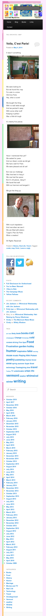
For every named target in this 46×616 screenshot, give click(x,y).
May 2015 (10, 442)
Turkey (8, 371)
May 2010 (10, 558)
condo (8, 248)
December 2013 (12, 488)
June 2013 (10, 504)
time (28, 367)
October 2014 (11, 461)
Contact (9, 27)
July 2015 (10, 437)
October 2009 (11, 563)
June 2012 (10, 536)
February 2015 (11, 450)
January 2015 (11, 453)
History (16, 246)
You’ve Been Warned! (14, 286)
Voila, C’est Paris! (17, 43)
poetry (10, 359)
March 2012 (10, 544)
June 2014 (10, 472)
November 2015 (12, 426)
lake (30, 351)
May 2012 (10, 539)
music (15, 355)
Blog (16, 22)
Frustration (12, 346)
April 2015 (10, 445)
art (7, 333)
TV (12, 371)
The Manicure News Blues (24, 319)
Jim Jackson (11, 303)
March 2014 (10, 480)
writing (20, 381)
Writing (9, 607)
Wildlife (9, 604)
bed (10, 333)
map (13, 248)
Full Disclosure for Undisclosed (18, 283)
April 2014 (10, 477)
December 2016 (12, 405)
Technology (10, 591)
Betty (14, 333)
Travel (28, 246)
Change (18, 337)
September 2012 (12, 528)
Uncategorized (12, 596)
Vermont (9, 599)
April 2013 (10, 509)
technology (10, 367)
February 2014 (11, 482)
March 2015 (10, 448)
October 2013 (11, 493)
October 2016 (11, 407)
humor (11, 350)
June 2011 (10, 555)
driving (15, 342)
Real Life (22, 246)
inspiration (22, 351)
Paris (17, 248)
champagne (10, 338)
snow (9, 363)
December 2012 (12, 520)
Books (24, 22)
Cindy (8, 319)
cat (31, 333)
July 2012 (10, 533)
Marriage (9, 583)
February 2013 (11, 515)
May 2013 (10, 507)
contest (9, 342)
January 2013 (11, 517)
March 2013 (10, 512)
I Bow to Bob (11, 289)
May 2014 (10, 474)
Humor (9, 580)
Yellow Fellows (12, 294)
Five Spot (22, 342)
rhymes (28, 360)
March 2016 (10, 415)
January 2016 (11, 421)
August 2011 (11, 549)
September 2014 (12, 464)
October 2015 (11, 429)
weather (23, 376)
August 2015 (11, 434)
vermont (12, 375)
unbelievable (19, 371)
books (25, 333)
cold (31, 337)
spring (14, 363)
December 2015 (12, 423)
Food (30, 342)
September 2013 (12, 496)
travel (34, 367)
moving (35, 351)
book (18, 333)
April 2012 (10, 541)
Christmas (25, 338)
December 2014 (12, 456)
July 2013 (10, 501)
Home (9, 22)
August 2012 (11, 531)
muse (9, 355)
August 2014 (11, 466)
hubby (30, 346)
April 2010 (10, 560)
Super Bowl (29, 363)
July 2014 (10, 469)
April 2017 (10, 402)
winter (9, 381)
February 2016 (11, 418)
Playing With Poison (28, 355)
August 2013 (11, 499)
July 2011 (10, 552)
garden (23, 346)
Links (31, 22)
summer (21, 363)
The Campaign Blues (14, 291)
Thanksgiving (21, 367)
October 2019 (11, 399)
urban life (29, 370)
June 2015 (10, 439)
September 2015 (12, 431)
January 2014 (11, 485)
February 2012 (11, 547)
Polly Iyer (10, 309)
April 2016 (10, 413)
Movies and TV (12, 586)
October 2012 (11, 525)
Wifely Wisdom (20, 322)
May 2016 (10, 410)
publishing (20, 359)
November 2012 (12, 523)
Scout (34, 360)
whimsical (32, 375)
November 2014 (12, 458)
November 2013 (12, 491)
